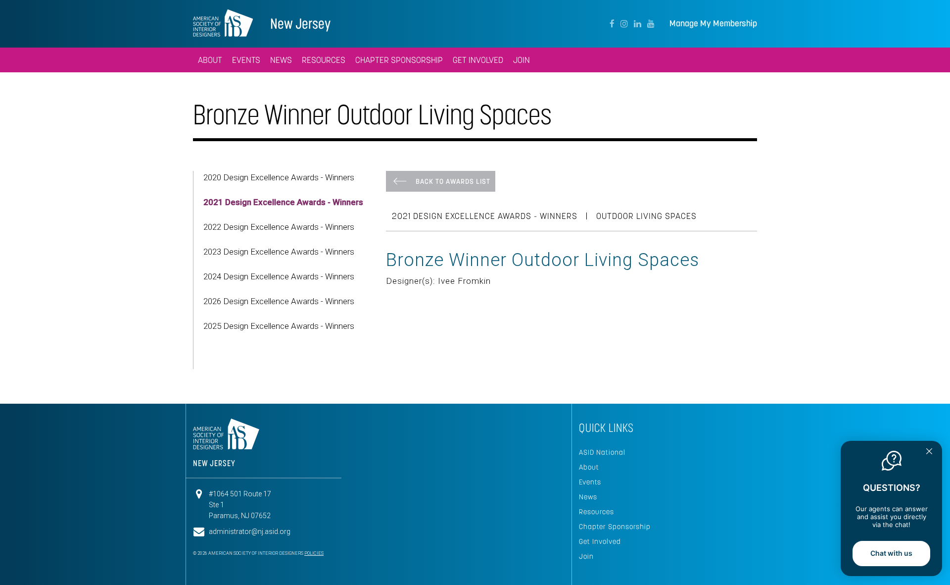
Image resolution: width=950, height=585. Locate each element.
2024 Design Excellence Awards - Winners (278, 276)
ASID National (602, 452)
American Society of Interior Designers (223, 23)
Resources (596, 511)
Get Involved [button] (478, 59)
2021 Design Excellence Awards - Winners (283, 202)
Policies (314, 553)
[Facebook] (612, 23)
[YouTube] (651, 23)
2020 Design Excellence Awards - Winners (278, 177)
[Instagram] (624, 23)
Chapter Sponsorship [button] (399, 59)
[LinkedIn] (637, 23)
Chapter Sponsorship (615, 526)
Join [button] (521, 59)
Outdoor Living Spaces (646, 216)
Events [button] (246, 59)
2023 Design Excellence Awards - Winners (278, 252)
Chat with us (891, 553)
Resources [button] (323, 59)
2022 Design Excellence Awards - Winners (278, 227)
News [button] (281, 59)
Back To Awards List (453, 181)
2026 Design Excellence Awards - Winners (278, 301)
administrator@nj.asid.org (249, 531)
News (588, 496)
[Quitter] (929, 452)
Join (586, 556)
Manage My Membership (713, 23)
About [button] (210, 59)
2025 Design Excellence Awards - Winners (278, 326)
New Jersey (300, 23)
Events (590, 482)
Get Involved (600, 541)
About (589, 467)
